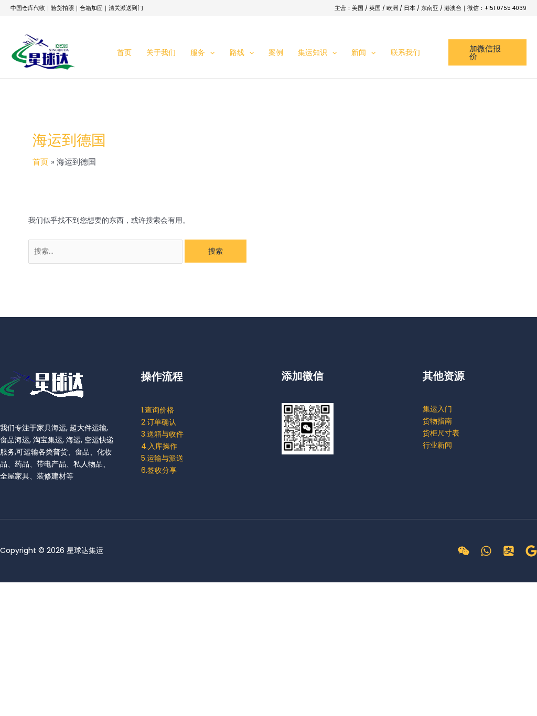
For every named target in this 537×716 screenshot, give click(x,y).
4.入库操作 (159, 446)
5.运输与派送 (162, 458)
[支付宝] (508, 551)
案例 (275, 52)
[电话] (486, 551)
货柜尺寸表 (441, 433)
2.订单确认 (158, 422)
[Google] (531, 551)
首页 (124, 52)
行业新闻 (437, 445)
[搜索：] (106, 251)
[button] (209, 52)
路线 (237, 52)
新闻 (358, 52)
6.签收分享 (159, 470)
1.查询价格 (157, 410)
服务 (197, 52)
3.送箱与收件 (162, 434)
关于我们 (161, 52)
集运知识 (312, 52)
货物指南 (437, 421)
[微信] (463, 551)
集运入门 (437, 409)
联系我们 (405, 52)
